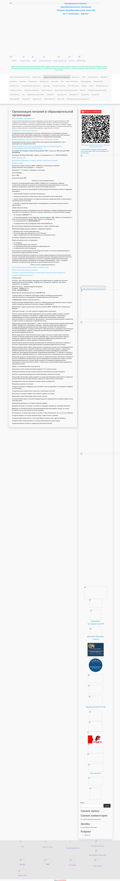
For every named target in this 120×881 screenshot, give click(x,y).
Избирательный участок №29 (35, 94)
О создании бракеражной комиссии (22, 275)
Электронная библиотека (31, 90)
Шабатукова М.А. (62, 94)
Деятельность (76, 77)
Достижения (13, 81)
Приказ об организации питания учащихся (24, 270)
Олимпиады (46, 86)
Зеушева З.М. (95, 94)
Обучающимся (33, 81)
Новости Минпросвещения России (20, 77)
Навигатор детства (46, 90)
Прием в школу (37, 77)
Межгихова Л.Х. (73, 94)
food (62, 81)
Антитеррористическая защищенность (78, 99)
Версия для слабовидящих (92, 111)
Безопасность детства (59, 86)
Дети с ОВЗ (61, 99)
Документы (104, 77)
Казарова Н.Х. (26, 99)
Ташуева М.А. (50, 94)
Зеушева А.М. (85, 94)
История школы (44, 81)
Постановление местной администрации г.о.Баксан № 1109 (30, 267)
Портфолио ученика (16, 90)
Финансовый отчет (49, 99)
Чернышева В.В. (14, 99)
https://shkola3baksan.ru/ (45, 223)
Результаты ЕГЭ (98, 81)
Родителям (23, 81)
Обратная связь (14, 86)
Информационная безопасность (31, 86)
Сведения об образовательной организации (56, 77)
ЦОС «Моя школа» (73, 86)
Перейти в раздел (17, 163)
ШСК (83, 77)
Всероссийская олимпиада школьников (66, 90)
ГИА (23, 94)
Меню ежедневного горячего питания (23, 118)
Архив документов (86, 81)
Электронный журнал (102, 86)
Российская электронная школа (97, 90)
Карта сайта (54, 81)
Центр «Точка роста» (72, 81)
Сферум (84, 86)
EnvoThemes (62, 880)
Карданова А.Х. (37, 99)
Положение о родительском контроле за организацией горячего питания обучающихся (38, 272)
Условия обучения (93, 77)
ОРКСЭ (91, 86)
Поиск (82, 802)
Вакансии (82, 90)
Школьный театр (15, 94)
